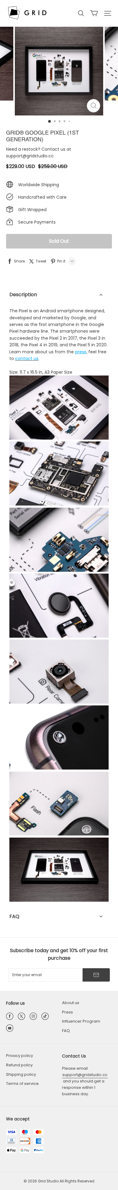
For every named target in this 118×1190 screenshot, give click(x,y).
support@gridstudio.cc (84, 1075)
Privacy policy (19, 1055)
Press (67, 1012)
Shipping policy (21, 1074)
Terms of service (22, 1083)
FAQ (66, 1031)
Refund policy (19, 1065)
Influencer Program (81, 1021)
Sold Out (59, 241)
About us (70, 1003)
